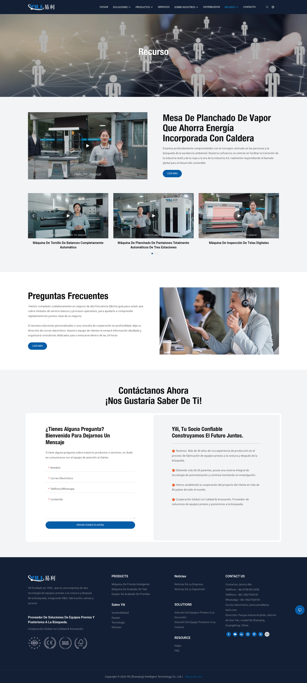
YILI (146, 62)
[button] (149, 253)
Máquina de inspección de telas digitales (239, 243)
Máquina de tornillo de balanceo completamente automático (68, 245)
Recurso (157, 62)
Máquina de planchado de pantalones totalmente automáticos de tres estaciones (153, 245)
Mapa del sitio (193, 676)
